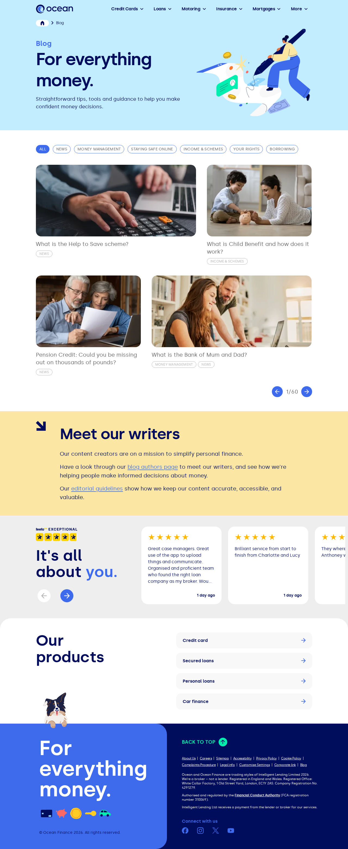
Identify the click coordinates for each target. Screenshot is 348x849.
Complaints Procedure (199, 765)
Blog (303, 765)
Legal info (227, 765)
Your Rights (246, 149)
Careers (206, 758)
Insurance (226, 8)
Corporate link (285, 765)
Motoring (191, 8)
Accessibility (242, 758)
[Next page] (306, 391)
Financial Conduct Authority (257, 795)
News (61, 149)
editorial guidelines (97, 488)
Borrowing (282, 149)
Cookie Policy (291, 758)
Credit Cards (124, 8)
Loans (160, 8)
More (296, 8)
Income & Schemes (203, 149)
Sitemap (222, 758)
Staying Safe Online (152, 149)
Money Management (99, 149)
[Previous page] (277, 391)
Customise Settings (254, 765)
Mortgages (264, 8)
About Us (188, 758)
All (42, 149)
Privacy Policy (266, 758)
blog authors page (153, 467)
